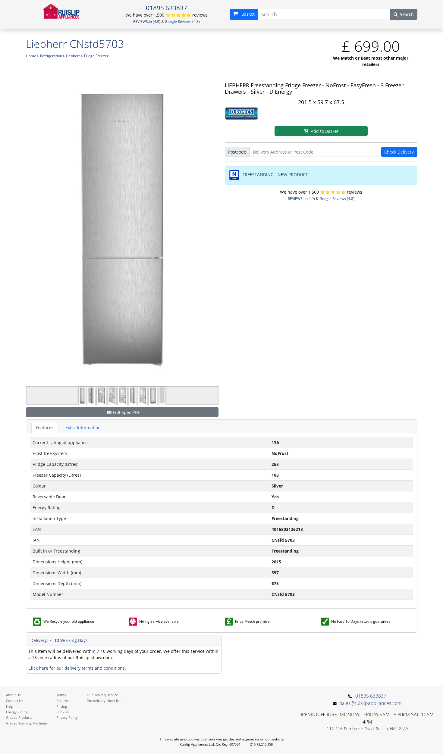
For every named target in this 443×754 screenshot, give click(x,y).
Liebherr (73, 55)
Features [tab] (44, 427)
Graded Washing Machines (26, 723)
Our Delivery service (102, 695)
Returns (62, 700)
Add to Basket (324, 131)
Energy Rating (16, 712)
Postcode (237, 152)
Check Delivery (399, 152)
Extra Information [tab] (83, 427)
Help (9, 706)
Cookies (62, 712)
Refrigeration (51, 55)
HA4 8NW (399, 728)
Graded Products (19, 717)
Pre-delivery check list (104, 700)
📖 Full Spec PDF (123, 412)
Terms (61, 695)
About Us (13, 695)
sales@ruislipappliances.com (371, 703)
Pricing (61, 706)
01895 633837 (166, 8)
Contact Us (14, 700)
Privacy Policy (67, 717)
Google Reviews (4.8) (182, 21)
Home (31, 55)
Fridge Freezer (96, 55)
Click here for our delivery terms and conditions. (77, 668)
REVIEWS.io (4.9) (146, 21)
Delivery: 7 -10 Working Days (59, 640)
